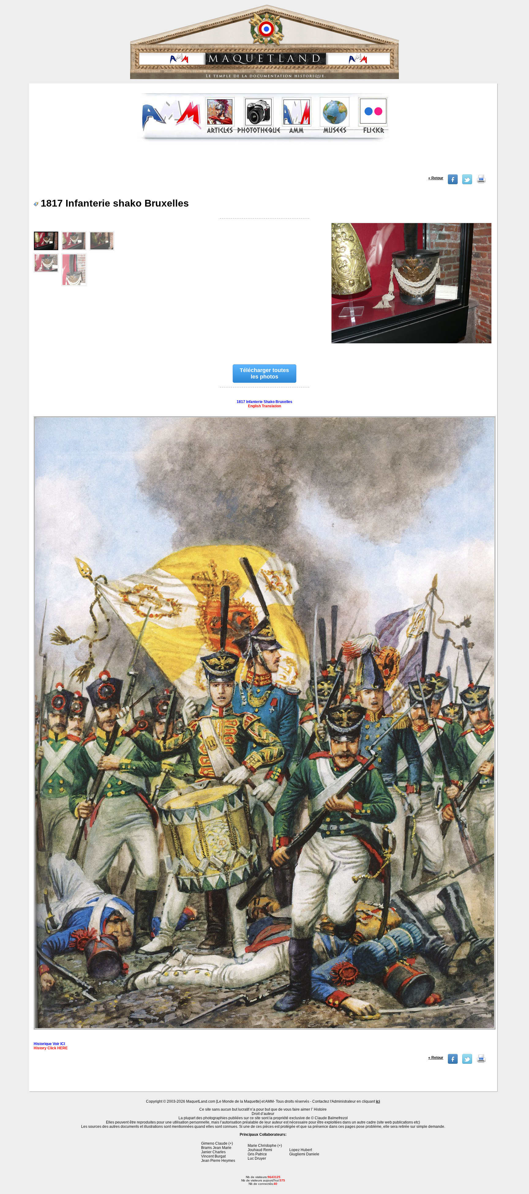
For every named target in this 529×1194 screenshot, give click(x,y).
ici (378, 1101)
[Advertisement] (263, 160)
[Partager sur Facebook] (453, 183)
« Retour (435, 178)
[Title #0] (411, 287)
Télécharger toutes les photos (264, 373)
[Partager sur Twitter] (467, 183)
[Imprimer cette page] (481, 183)
